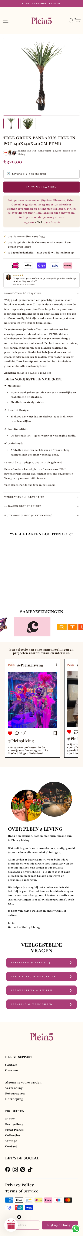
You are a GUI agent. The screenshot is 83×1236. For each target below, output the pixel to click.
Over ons (12, 1070)
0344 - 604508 (51, 222)
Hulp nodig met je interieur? (28, 515)
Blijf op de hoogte (60, 1225)
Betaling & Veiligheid (32, 1004)
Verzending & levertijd (24, 497)
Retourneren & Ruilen (31, 990)
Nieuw (10, 1119)
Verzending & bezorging (33, 976)
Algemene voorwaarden (23, 1082)
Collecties (12, 1135)
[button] (11, 1225)
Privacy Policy (19, 1185)
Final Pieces (14, 1130)
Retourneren (15, 1093)
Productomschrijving (22, 293)
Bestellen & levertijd (32, 962)
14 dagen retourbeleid (23, 506)
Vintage (11, 1141)
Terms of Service (22, 1191)
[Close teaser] (19, 1217)
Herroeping (14, 1099)
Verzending (14, 1088)
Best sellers (14, 1124)
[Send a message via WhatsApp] (76, 1229)
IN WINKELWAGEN (41, 187)
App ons (29, 222)
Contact (11, 1065)
